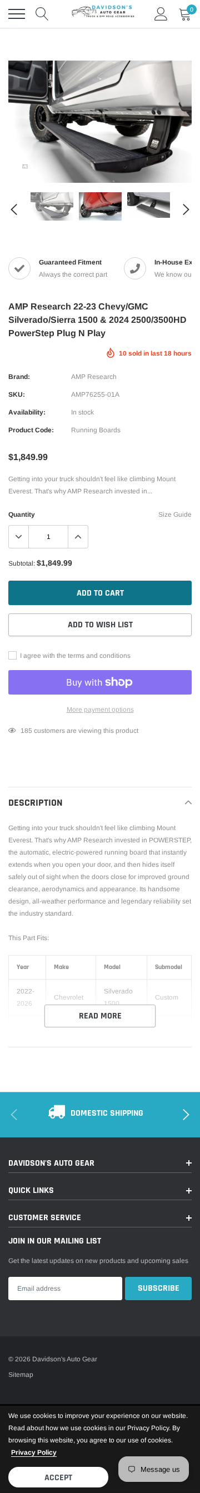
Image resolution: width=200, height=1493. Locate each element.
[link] (25, 166)
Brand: (19, 377)
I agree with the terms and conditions (74, 656)
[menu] (16, 14)
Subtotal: (21, 563)
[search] (42, 14)
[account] (161, 14)
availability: (27, 412)
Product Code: (31, 430)
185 (26, 731)
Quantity (21, 514)
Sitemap (20, 1375)
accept (58, 1478)
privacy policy (34, 1452)
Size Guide (175, 514)
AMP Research (94, 377)
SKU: (16, 394)
